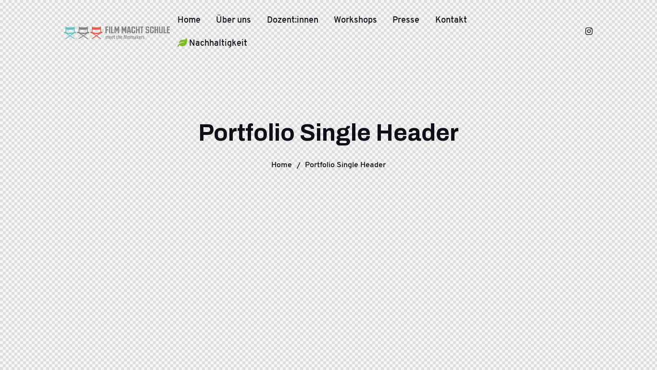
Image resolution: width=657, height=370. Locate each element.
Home (281, 164)
